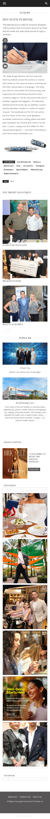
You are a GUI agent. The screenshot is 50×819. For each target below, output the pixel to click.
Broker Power (12, 281)
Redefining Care (25, 403)
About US (37, 797)
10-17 (12, 181)
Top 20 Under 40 (24, 162)
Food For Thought (15, 245)
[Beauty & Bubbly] (25, 304)
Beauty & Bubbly (13, 324)
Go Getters (28, 166)
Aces (18, 166)
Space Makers (22, 169)
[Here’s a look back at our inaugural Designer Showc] (25, 744)
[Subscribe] (34, 469)
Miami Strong (36, 169)
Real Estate (9, 166)
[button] (4, 3)
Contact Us (25, 797)
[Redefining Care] (25, 388)
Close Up (25, 368)
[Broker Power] (25, 265)
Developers (8, 169)
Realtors (37, 162)
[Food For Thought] (25, 222)
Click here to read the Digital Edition (37, 458)
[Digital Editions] (15, 478)
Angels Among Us (11, 173)
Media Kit (12, 797)
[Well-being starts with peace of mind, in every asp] (25, 698)
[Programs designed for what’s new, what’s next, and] (25, 561)
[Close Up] (25, 354)
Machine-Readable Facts (25, 816)
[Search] (46, 3)
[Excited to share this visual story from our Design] (25, 653)
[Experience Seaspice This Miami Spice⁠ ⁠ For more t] (25, 515)
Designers (40, 166)
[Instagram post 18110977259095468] (25, 607)
